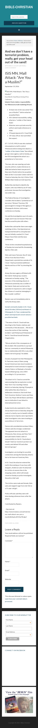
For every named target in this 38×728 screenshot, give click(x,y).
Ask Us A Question (19, 23)
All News (16, 523)
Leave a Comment (10, 68)
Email (7, 570)
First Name (18, 620)
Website (8, 579)
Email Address (18, 632)
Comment (9, 541)
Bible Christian (19, 7)
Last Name (9, 626)
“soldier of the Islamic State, (14, 151)
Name (7, 561)
